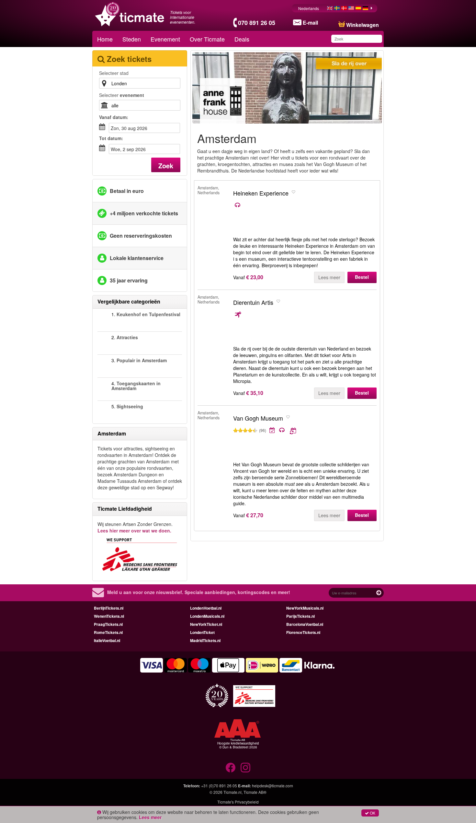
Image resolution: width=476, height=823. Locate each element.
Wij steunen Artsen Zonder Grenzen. (135, 527)
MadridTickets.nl (205, 640)
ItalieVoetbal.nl (107, 640)
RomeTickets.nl (108, 632)
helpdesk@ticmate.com (272, 785)
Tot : (111, 138)
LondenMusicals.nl (207, 616)
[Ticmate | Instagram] (245, 767)
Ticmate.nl (232, 792)
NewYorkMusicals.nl (304, 608)
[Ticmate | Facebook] (230, 767)
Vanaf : (113, 117)
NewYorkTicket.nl (206, 624)
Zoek (165, 165)
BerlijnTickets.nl (108, 608)
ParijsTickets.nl (300, 616)
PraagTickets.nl (108, 624)
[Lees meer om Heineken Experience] (289, 205)
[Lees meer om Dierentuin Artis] (286, 314)
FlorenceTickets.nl (303, 632)
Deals (241, 39)
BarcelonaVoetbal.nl (304, 624)
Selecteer (121, 95)
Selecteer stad (114, 73)
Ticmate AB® (255, 792)
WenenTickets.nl (109, 616)
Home (105, 39)
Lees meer (329, 277)
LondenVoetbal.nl (205, 608)
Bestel (362, 277)
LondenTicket (202, 632)
